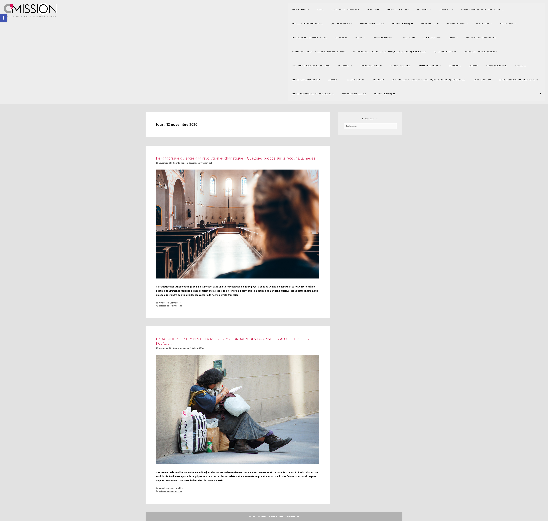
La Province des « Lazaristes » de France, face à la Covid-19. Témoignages (389, 52)
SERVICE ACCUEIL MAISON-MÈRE (346, 10)
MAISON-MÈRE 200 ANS (496, 66)
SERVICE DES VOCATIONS (398, 10)
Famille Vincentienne (428, 66)
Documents (455, 66)
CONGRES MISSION (300, 10)
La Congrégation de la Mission (479, 52)
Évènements (445, 10)
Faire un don (378, 80)
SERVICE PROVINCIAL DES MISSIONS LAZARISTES (482, 10)
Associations (354, 80)
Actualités (422, 10)
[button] (3, 18)
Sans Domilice (176, 488)
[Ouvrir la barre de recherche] (540, 94)
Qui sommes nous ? (340, 24)
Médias (358, 38)
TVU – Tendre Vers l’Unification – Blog (311, 66)
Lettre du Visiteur (432, 38)
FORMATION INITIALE (482, 80)
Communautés (428, 24)
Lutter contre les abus (372, 24)
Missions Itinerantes (400, 66)
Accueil (320, 10)
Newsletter (373, 10)
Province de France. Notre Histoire (309, 38)
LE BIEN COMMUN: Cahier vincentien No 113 (518, 80)
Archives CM (409, 38)
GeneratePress (291, 516)
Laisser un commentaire (170, 305)
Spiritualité (175, 302)
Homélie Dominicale (382, 38)
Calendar (473, 66)
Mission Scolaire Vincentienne (481, 38)
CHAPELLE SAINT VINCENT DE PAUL (307, 24)
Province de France (456, 24)
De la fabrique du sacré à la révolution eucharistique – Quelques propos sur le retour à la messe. (236, 158)
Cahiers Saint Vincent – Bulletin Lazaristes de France (318, 52)
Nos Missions (482, 24)
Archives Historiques (402, 24)
